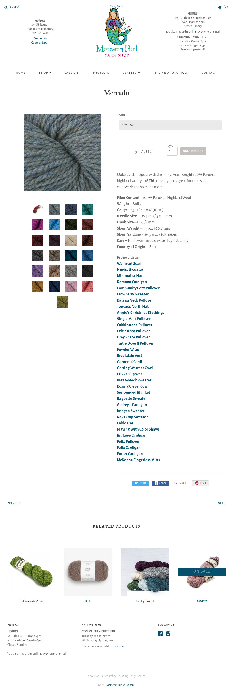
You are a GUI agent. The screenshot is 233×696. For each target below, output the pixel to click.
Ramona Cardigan (132, 282)
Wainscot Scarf (129, 264)
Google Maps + (40, 42)
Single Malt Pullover (134, 319)
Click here (118, 646)
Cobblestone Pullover (134, 325)
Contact (209, 72)
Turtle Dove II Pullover (135, 343)
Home (21, 72)
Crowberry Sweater (133, 294)
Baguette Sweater (132, 399)
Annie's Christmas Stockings (140, 313)
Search (141, 676)
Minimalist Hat (129, 276)
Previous (14, 503)
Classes (130, 72)
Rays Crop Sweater (132, 417)
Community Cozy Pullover (138, 288)
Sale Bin (72, 72)
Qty (171, 146)
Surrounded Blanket (133, 393)
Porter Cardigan (130, 454)
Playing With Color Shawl (138, 429)
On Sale (201, 571)
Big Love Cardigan (132, 435)
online (192, 31)
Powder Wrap (128, 350)
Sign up (119, 6)
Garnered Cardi (129, 362)
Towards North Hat (133, 307)
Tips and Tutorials (170, 72)
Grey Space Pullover (133, 337)
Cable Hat (125, 423)
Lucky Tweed (145, 600)
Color (122, 114)
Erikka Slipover (129, 374)
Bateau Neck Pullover (135, 300)
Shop (44, 72)
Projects (101, 72)
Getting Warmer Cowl (135, 368)
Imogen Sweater (130, 411)
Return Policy (108, 676)
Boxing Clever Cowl (133, 386)
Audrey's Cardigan (132, 405)
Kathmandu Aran (31, 600)
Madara (202, 600)
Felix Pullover (128, 442)
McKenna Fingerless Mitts (138, 460)
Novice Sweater (130, 270)
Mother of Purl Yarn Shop (119, 684)
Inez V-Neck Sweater (134, 380)
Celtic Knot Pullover (133, 331)
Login (112, 6)
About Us (93, 676)
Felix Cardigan (129, 448)
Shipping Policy (127, 676)
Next (222, 503)
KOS (88, 600)
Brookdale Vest (129, 356)
